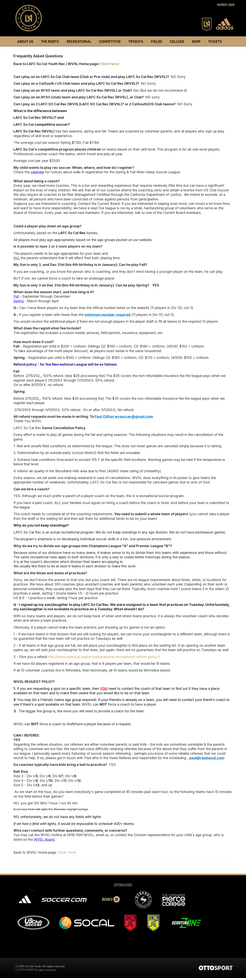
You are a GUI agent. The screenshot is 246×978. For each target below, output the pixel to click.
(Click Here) (109, 64)
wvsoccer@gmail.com (134, 416)
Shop (196, 41)
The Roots (50, 41)
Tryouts (135, 41)
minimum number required (107, 315)
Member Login (225, 5)
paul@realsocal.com (206, 758)
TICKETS (215, 41)
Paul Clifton (104, 416)
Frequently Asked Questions (38, 56)
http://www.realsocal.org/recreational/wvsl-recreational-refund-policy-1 (104, 657)
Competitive (110, 41)
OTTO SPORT (26, 969)
